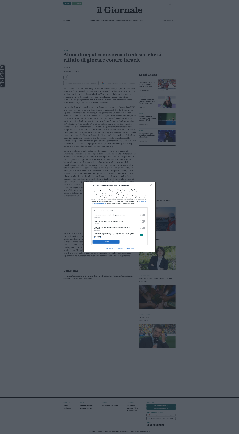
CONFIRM (106, 242)
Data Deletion (109, 248)
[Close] (152, 185)
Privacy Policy (130, 248)
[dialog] (119, 217)
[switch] (142, 215)
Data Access (119, 248)
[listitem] (119, 211)
